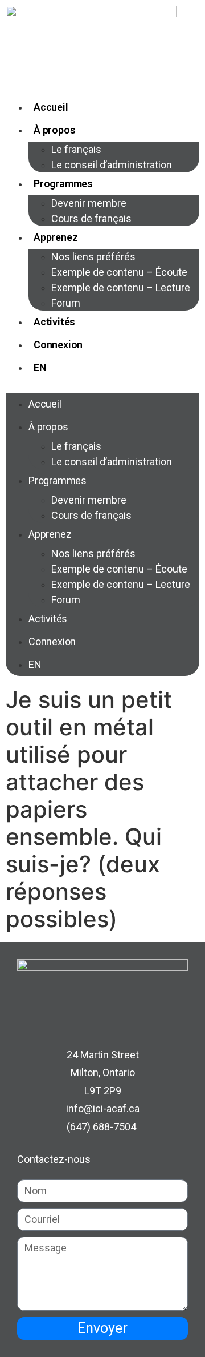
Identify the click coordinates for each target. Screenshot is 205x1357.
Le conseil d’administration (111, 165)
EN (40, 367)
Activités (54, 322)
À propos (54, 130)
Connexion (58, 345)
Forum (65, 303)
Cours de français (91, 218)
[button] (102, 386)
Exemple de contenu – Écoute (119, 272)
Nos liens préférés (93, 257)
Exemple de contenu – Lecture (120, 287)
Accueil (51, 107)
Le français (76, 149)
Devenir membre (88, 203)
